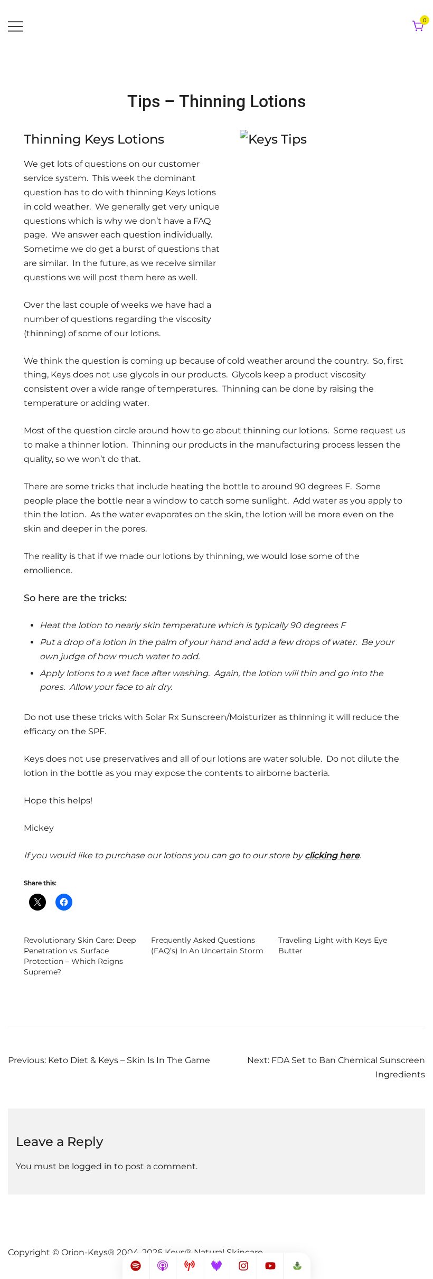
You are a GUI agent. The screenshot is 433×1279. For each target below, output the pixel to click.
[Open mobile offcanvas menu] (15, 27)
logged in (92, 1166)
